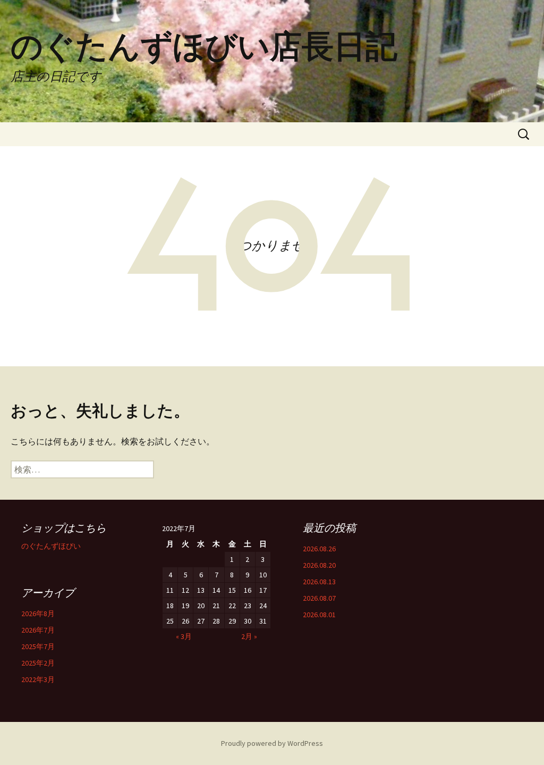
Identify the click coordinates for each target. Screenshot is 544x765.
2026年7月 (38, 630)
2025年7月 (38, 646)
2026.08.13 (319, 581)
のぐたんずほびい (51, 546)
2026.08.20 (319, 565)
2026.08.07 (319, 598)
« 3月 (184, 636)
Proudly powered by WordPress (272, 743)
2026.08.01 (319, 614)
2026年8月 (38, 613)
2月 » (249, 636)
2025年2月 (38, 663)
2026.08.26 (319, 548)
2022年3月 (38, 679)
